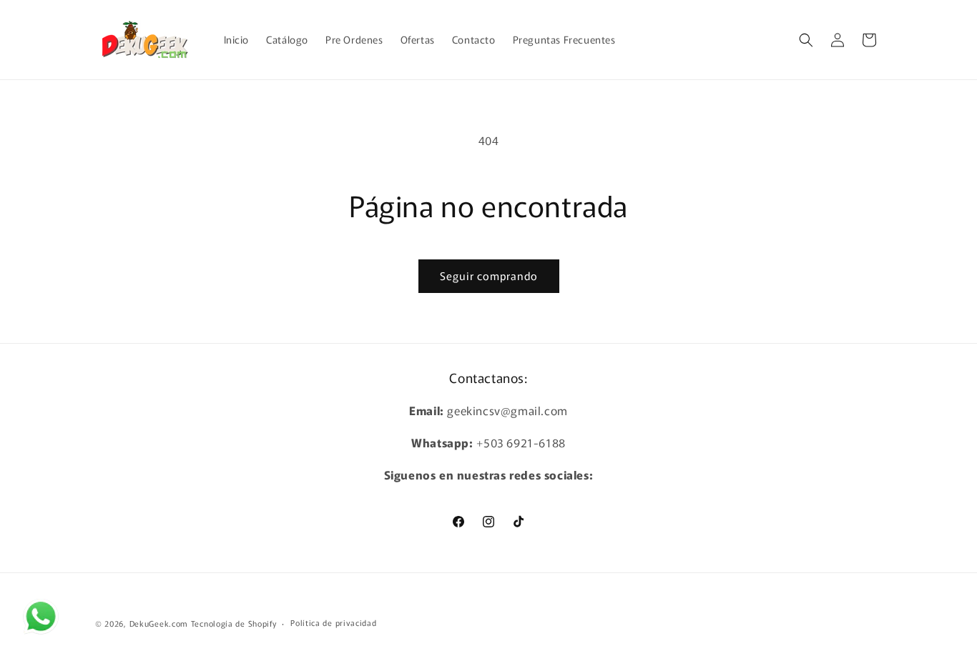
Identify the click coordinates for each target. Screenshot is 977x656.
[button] (806, 40)
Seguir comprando (489, 275)
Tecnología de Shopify (234, 623)
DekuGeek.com (158, 623)
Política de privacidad (333, 622)
